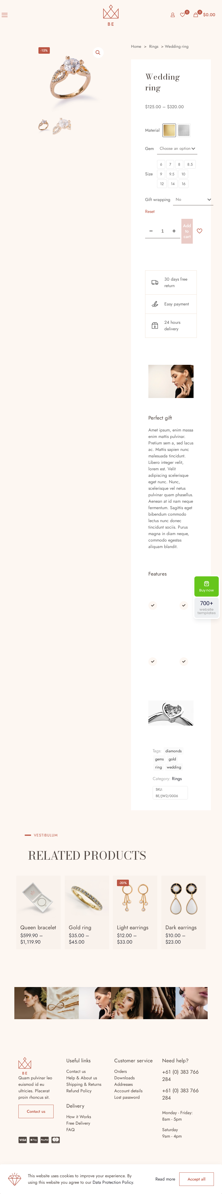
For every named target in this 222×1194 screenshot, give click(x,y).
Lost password (127, 1097)
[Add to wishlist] (53, 895)
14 (173, 183)
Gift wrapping (157, 199)
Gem (149, 148)
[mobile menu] (4, 14)
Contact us (76, 1071)
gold (172, 759)
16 (183, 183)
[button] (98, 52)
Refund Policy (79, 1091)
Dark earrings (181, 927)
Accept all (196, 1179)
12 (162, 183)
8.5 (190, 164)
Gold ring (80, 927)
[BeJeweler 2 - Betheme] (111, 15)
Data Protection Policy (113, 1182)
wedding (174, 767)
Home (136, 46)
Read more (165, 1179)
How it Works (78, 1117)
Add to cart (187, 231)
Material (152, 130)
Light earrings (132, 927)
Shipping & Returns (83, 1084)
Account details (128, 1091)
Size (149, 174)
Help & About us (81, 1078)
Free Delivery (78, 1123)
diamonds (173, 751)
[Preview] (53, 906)
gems (159, 759)
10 (183, 174)
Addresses (123, 1084)
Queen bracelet (38, 927)
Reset (150, 211)
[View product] (53, 883)
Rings (153, 46)
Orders (120, 1071)
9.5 (171, 174)
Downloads (124, 1078)
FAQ (70, 1130)
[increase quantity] (174, 231)
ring (158, 767)
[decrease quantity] (151, 231)
